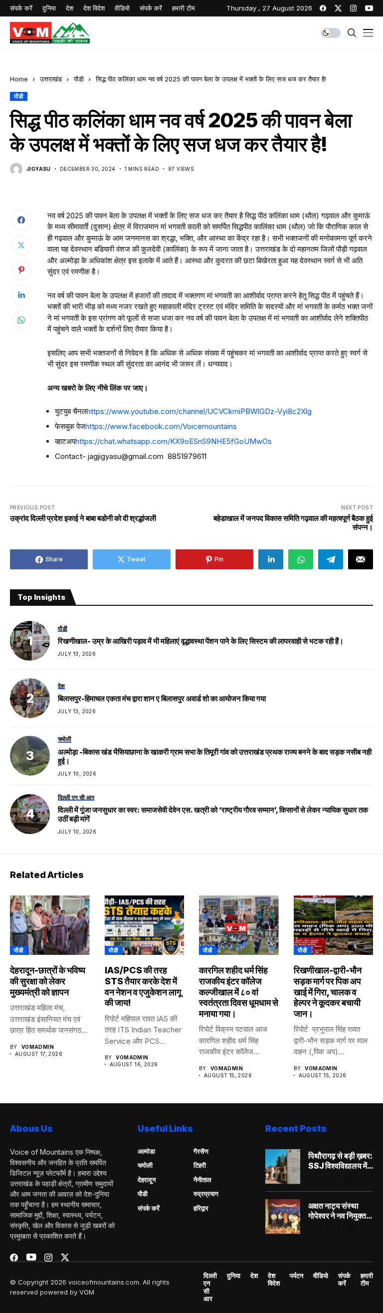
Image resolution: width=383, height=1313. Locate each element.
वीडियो (320, 1276)
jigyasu (38, 169)
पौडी (79, 79)
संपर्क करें (149, 1208)
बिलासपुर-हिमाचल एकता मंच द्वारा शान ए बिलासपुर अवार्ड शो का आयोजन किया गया (162, 698)
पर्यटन (296, 1276)
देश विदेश (274, 1280)
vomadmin (37, 1047)
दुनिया (233, 1276)
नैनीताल (202, 1180)
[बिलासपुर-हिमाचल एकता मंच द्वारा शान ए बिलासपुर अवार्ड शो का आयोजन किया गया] (30, 698)
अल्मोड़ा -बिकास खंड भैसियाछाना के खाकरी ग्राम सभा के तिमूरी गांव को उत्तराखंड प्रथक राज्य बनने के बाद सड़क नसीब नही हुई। (215, 757)
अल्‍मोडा (146, 1151)
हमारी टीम (367, 1280)
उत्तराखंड (51, 79)
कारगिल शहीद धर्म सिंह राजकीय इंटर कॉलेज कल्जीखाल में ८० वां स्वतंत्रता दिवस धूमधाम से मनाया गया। (238, 991)
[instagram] (353, 8)
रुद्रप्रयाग (205, 1194)
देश (254, 1276)
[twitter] (338, 8)
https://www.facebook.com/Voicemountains (161, 426)
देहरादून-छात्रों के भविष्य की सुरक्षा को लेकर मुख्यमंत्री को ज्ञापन (47, 981)
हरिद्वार (200, 1208)
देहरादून (147, 1180)
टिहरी (199, 1165)
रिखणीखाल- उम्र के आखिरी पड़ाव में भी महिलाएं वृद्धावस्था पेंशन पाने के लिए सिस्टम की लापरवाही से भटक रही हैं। (201, 641)
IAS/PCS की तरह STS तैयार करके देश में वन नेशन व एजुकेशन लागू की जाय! (143, 986)
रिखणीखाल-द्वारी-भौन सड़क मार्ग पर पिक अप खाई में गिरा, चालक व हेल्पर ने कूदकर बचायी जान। (328, 991)
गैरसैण (200, 1151)
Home (19, 79)
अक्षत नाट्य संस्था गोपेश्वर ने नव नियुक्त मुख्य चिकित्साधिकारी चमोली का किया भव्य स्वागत (338, 1210)
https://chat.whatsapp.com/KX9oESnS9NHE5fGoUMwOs (173, 441)
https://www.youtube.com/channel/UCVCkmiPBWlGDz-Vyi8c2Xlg (199, 411)
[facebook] (323, 8)
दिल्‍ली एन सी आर (210, 1287)
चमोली (145, 1165)
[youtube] (369, 8)
